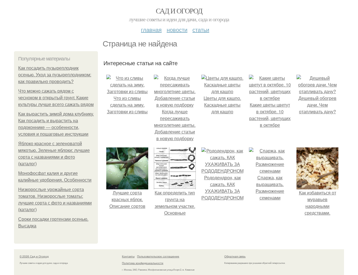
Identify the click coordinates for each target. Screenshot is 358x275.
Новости (177, 29)
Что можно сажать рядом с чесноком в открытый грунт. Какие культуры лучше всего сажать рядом (56, 98)
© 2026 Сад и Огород (34, 256)
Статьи (200, 29)
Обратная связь (235, 256)
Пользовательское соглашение (158, 256)
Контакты (128, 256)
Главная (151, 29)
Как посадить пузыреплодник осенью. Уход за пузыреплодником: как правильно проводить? (54, 75)
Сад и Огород (179, 10)
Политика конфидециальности (142, 263)
